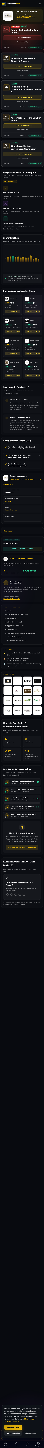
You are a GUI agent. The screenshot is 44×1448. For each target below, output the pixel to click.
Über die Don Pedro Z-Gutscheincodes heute (20, 633)
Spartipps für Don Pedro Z (13, 622)
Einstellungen (30, 1433)
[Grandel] (37, 710)
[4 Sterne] (20, 895)
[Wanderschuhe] (17, 690)
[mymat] (27, 700)
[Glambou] (17, 681)
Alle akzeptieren (13, 1427)
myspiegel (13, 299)
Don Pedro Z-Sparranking (13, 637)
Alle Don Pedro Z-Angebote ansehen (22, 847)
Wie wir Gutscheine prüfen (11, 599)
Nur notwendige (13, 1433)
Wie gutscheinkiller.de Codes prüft (16, 614)
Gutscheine (8, 611)
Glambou (33, 299)
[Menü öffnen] (39, 3)
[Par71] (37, 700)
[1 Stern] (7, 895)
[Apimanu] (17, 700)
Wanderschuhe (35, 340)
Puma (32, 320)
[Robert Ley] (17, 710)
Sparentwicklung (10, 618)
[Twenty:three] (7, 690)
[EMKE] (7, 710)
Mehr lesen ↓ (8, 484)
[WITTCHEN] (37, 690)
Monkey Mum (14, 362)
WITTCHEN (34, 362)
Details (22, 47)
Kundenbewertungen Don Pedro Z (16, 640)
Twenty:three (14, 340)
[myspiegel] (7, 681)
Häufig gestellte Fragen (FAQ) (14, 626)
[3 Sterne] (16, 895)
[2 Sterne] (12, 895)
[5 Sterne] (24, 895)
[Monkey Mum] (27, 690)
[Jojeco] (27, 710)
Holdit (12, 320)
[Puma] (37, 681)
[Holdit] (27, 681)
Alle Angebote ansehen (22, 549)
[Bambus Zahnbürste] (7, 700)
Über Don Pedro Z (11, 629)
